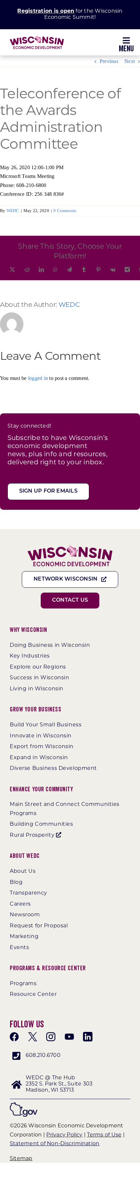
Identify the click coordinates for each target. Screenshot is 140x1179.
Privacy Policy (64, 1135)
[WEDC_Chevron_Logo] (37, 38)
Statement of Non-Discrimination (54, 1144)
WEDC (13, 210)
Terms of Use (104, 1135)
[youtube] (69, 1036)
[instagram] (50, 1036)
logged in (38, 378)
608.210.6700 (43, 1055)
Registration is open (45, 11)
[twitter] (32, 1036)
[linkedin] (87, 1036)
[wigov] (23, 1105)
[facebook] (14, 1036)
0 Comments (64, 210)
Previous (109, 61)
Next (129, 61)
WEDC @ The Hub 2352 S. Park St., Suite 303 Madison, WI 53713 (59, 1084)
